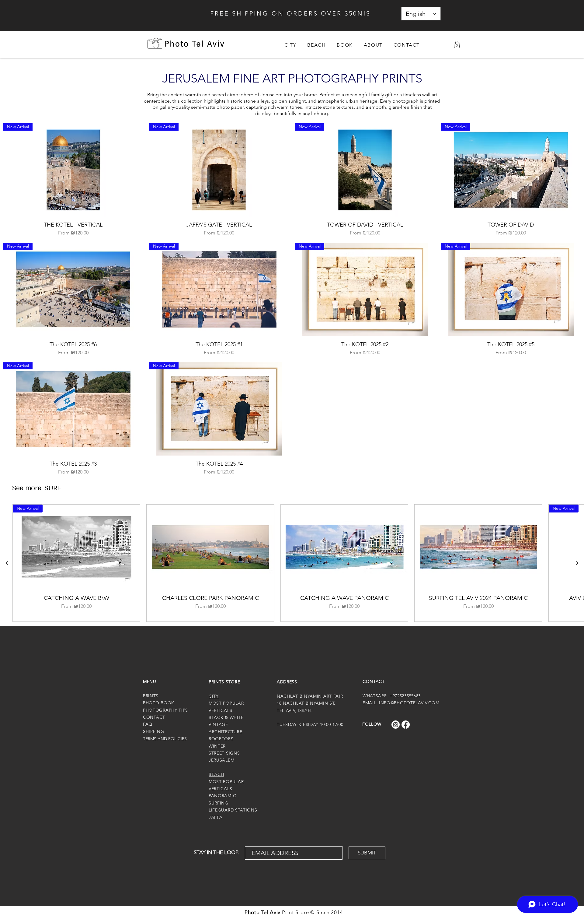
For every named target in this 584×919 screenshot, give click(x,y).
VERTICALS (220, 788)
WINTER (217, 746)
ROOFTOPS (221, 738)
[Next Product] (577, 563)
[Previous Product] (7, 563)
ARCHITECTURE (225, 731)
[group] (292, 563)
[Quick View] (210, 547)
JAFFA (216, 817)
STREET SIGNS (224, 753)
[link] (457, 44)
